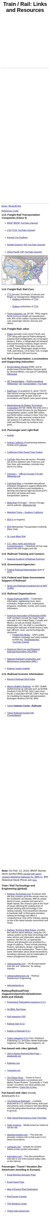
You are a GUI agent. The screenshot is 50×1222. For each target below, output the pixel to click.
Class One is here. (28, 1087)
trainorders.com (14, 1156)
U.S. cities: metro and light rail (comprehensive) (21, 545)
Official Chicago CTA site (31, 474)
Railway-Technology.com (19, 894)
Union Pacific (13, 252)
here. (34, 880)
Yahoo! (24, 706)
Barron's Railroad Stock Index (21, 679)
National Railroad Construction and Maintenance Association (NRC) (23, 660)
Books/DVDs (15, 206)
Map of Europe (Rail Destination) (22, 1189)
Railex (10, 334)
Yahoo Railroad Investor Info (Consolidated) (20, 714)
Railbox (16, 299)
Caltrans (22, 445)
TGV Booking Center (17, 1204)
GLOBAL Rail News (16, 1009)
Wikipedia (12, 374)
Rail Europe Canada (17, 1196)
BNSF (10, 223)
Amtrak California (15, 442)
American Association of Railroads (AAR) (26, 615)
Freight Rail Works (21, 635)
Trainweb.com (13, 1070)
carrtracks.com (14, 1147)
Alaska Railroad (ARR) (18, 599)
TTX (9, 294)
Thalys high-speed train (18, 1211)
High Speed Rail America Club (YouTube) (27, 1118)
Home (4, 206)
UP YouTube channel (31, 252)
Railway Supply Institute (18, 668)
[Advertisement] (25, 42)
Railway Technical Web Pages (21, 930)
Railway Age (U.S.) (16, 1024)
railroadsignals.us (15, 985)
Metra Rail (12, 503)
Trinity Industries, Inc (16, 314)
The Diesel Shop (15, 1078)
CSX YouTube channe (23, 230)
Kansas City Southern (17, 237)
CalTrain (11, 459)
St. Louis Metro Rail (16, 536)
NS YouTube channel (34, 245)
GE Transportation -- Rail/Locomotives (25, 381)
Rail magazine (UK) (16, 1016)
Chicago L (12, 474)
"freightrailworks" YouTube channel (26, 641)
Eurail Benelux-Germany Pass (21, 1175)
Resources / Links (9, 211)
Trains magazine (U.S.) (18, 1038)
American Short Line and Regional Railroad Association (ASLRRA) (23, 650)
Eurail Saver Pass (15, 1182)
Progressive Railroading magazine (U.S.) (26, 1002)
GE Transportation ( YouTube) (33, 384)
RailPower (12, 391)
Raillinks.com (13, 1063)
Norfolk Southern (15, 245)
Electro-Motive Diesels (17, 367)
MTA (9, 519)
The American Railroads (18, 1101)
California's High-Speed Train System (25, 452)
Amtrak (10, 435)
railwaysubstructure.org (18, 976)
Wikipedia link (13, 476)
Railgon (16, 306)
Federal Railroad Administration (22, 570)
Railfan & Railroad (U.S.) (19, 1031)
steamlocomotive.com (17, 1135)
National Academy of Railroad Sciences (26, 559)
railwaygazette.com (16, 964)
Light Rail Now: (14, 483)
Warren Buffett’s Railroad (19, 686)
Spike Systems (14, 1125)
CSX (9, 230)
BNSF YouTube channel (25, 223)
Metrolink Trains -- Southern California (25, 512)
